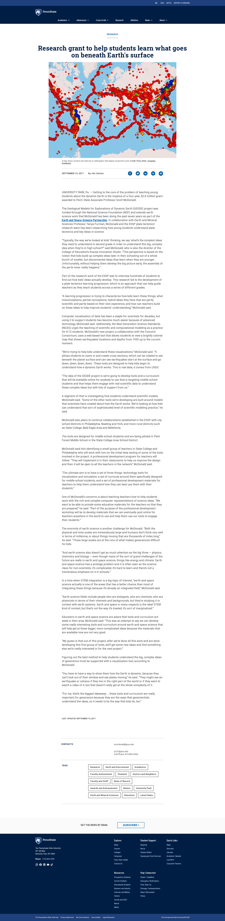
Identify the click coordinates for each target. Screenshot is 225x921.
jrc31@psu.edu (121, 751)
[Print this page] (161, 173)
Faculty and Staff (99, 781)
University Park (144, 788)
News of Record (122, 781)
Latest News (146, 795)
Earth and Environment (117, 767)
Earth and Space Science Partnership (84, 220)
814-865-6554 (131, 754)
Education (129, 795)
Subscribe (130, 825)
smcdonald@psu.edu (124, 744)
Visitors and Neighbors (144, 774)
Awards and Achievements (103, 788)
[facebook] (130, 173)
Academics (140, 767)
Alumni (126, 788)
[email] (153, 173)
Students (122, 774)
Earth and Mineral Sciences (104, 795)
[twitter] (138, 173)
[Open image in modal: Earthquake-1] (112, 110)
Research (112, 34)
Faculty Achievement (101, 774)
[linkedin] (145, 173)
